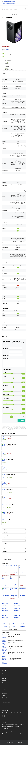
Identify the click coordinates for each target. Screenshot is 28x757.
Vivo (3, 682)
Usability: (5, 403)
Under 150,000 (17, 608)
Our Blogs (4, 693)
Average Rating (6, 416)
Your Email (5, 352)
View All (24, 621)
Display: (5, 376)
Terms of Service (6, 702)
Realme (4, 680)
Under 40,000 (5, 612)
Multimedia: (5, 385)
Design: (5, 372)
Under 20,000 (5, 603)
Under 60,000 (17, 603)
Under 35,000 (5, 610)
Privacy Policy (5, 699)
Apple (3, 676)
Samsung (4, 673)
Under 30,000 (5, 608)
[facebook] (3, 716)
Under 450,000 (17, 612)
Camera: (5, 380)
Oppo (14, 433)
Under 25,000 (5, 605)
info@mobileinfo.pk (8, 728)
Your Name (5, 348)
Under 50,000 (5, 617)
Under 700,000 (17, 617)
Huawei (4, 678)
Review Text (6, 358)
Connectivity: (6, 394)
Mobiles (7, 49)
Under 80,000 (17, 605)
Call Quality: (6, 398)
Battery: (5, 411)
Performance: (6, 407)
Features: (5, 389)
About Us (4, 695)
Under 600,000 (17, 615)
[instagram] (7, 716)
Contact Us (4, 697)
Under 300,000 (17, 610)
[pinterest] (10, 716)
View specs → (5, 439)
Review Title (6, 355)
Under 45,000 (5, 615)
